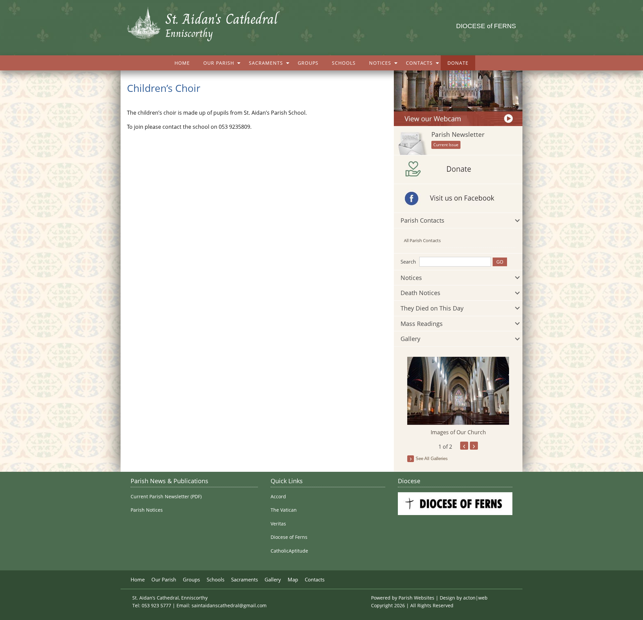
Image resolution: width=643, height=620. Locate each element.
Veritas (278, 523)
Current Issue (445, 145)
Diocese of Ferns (289, 537)
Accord (278, 496)
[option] (458, 396)
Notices (380, 63)
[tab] (458, 220)
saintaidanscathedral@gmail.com (229, 605)
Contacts (419, 63)
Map (293, 579)
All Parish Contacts (422, 240)
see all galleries (432, 458)
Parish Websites (416, 598)
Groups (308, 63)
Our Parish (218, 63)
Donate (458, 63)
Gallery (273, 579)
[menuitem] (182, 62)
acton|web (475, 598)
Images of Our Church (458, 432)
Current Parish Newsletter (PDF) (166, 496)
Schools (344, 63)
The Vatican (284, 510)
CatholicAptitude (289, 551)
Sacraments (266, 63)
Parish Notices (147, 510)
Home (182, 63)
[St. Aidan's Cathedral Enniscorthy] (146, 19)
